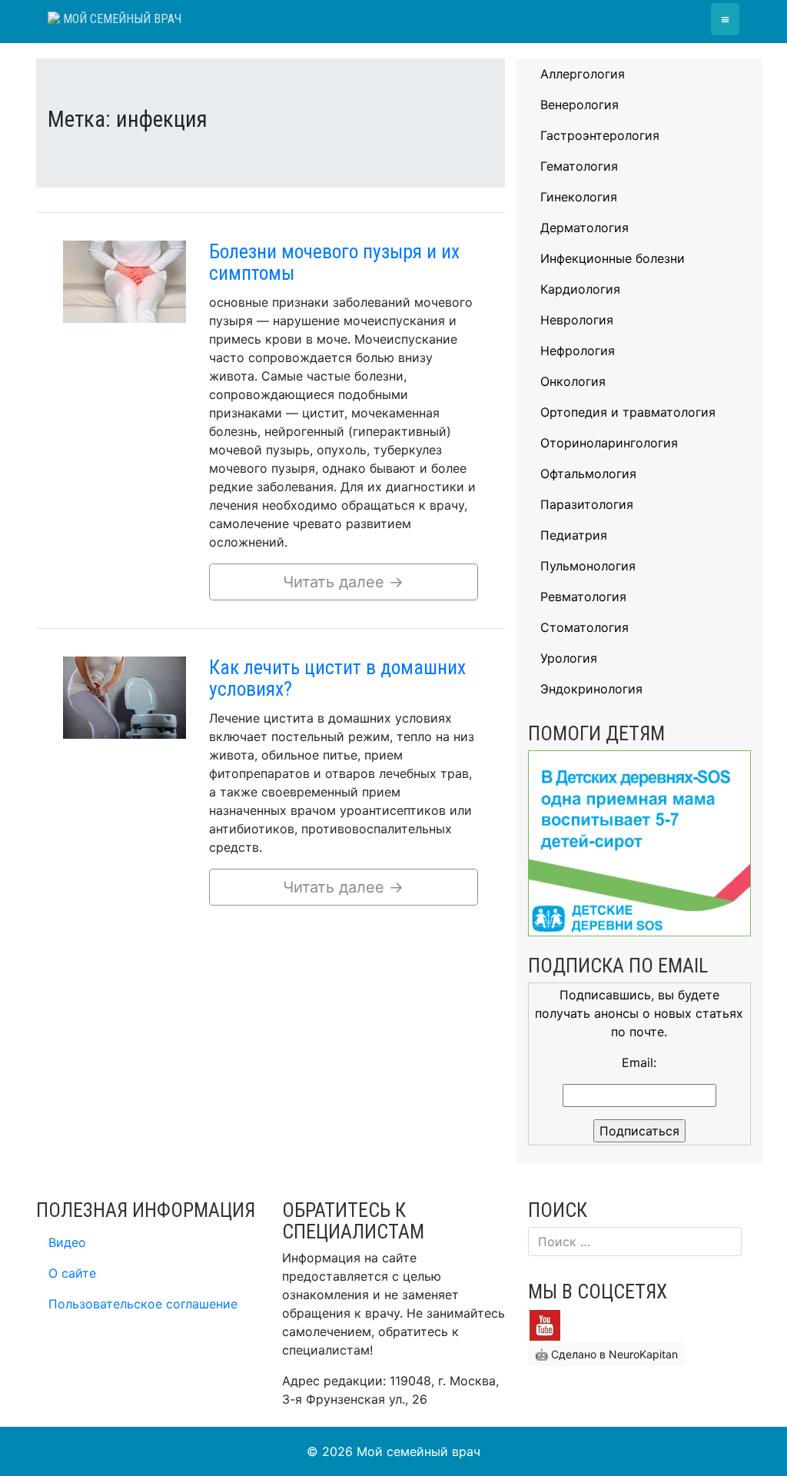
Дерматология (584, 227)
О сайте (72, 1273)
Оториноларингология (609, 442)
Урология (568, 658)
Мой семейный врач (120, 19)
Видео (67, 1242)
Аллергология (582, 73)
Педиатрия (573, 535)
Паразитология (586, 504)
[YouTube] (545, 1324)
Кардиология (580, 289)
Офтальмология (588, 473)
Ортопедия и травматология (628, 412)
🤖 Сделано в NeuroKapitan (606, 1354)
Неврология (576, 319)
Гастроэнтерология (599, 135)
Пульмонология (588, 565)
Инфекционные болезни (612, 258)
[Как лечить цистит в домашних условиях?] (124, 696)
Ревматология (583, 596)
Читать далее (343, 582)
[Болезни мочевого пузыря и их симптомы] (124, 280)
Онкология (573, 381)
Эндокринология (591, 688)
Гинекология (578, 196)
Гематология (579, 166)
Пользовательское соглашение (142, 1303)
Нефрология (577, 350)
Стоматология (584, 627)
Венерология (579, 104)
